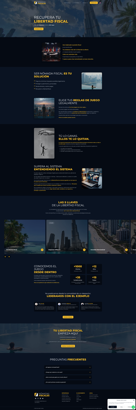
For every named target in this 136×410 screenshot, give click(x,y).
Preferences (130, 406)
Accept (112, 406)
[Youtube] (43, 398)
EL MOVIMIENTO (76, 2)
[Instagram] (38, 398)
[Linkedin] (40, 398)
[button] (133, 400)
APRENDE (84, 2)
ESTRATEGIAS (67, 2)
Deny (121, 406)
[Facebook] (36, 398)
